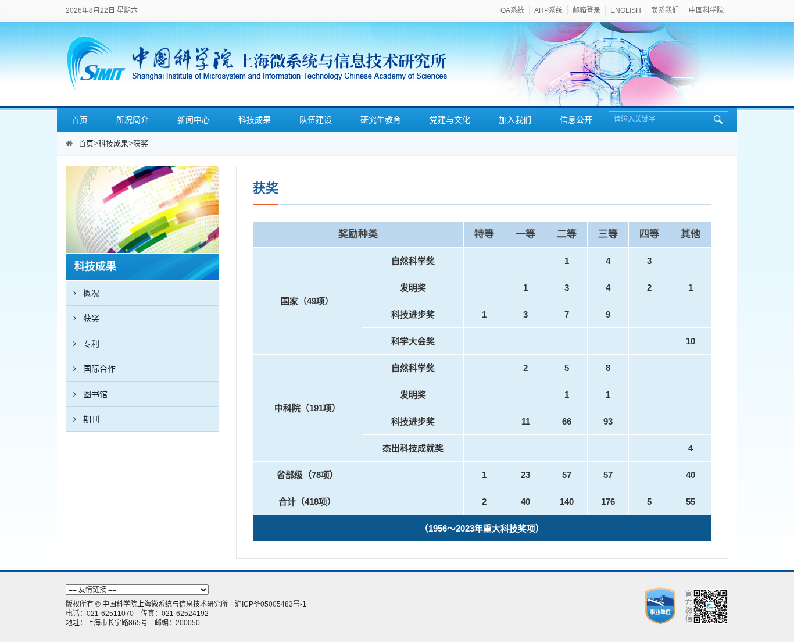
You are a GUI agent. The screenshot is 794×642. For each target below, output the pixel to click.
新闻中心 (193, 119)
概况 (91, 293)
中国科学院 (706, 10)
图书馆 (95, 394)
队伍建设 (315, 119)
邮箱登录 (586, 10)
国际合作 (99, 368)
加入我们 (515, 119)
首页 (79, 119)
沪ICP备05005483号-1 (270, 604)
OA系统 (512, 10)
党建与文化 (450, 119)
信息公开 (576, 119)
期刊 (91, 419)
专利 (91, 343)
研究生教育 (380, 119)
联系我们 (665, 10)
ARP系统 (548, 10)
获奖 (140, 143)
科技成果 (254, 119)
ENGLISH (625, 10)
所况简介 (132, 119)
